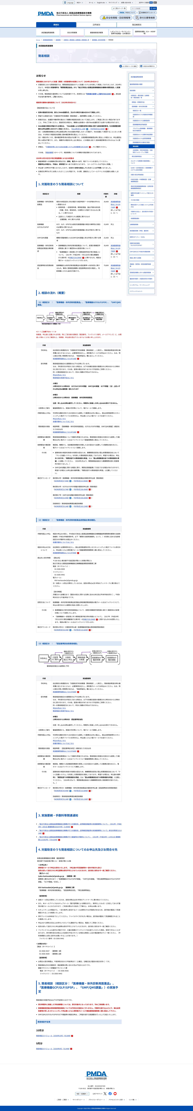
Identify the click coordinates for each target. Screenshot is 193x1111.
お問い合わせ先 (126, 3)
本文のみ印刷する (149, 66)
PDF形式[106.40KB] (81, 489)
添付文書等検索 (147, 17)
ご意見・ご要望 (62, 1100)
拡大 (155, 2)
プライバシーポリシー (96, 1100)
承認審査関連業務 (48, 40)
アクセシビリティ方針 (116, 1100)
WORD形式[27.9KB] (61, 481)
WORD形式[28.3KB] (61, 630)
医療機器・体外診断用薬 (98, 40)
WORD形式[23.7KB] (61, 489)
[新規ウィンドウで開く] (105, 1093)
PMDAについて (130, 12)
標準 (151, 2)
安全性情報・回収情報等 (118, 17)
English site (101, 3)
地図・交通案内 (81, 1094)
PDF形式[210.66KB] (81, 630)
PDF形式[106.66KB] (81, 498)
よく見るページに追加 (129, 66)
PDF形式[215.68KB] (81, 790)
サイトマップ (113, 3)
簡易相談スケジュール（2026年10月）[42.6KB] (53, 1035)
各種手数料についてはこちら (63, 421)
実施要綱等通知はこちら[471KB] (115, 204)
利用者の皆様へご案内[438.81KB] (98, 94)
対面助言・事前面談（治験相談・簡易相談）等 (76, 40)
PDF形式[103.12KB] (81, 506)
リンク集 (131, 1100)
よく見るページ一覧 (119, 8)
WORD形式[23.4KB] (61, 498)
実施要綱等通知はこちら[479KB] (115, 248)
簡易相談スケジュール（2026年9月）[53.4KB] (52, 1048)
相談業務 (58, 40)
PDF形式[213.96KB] (81, 481)
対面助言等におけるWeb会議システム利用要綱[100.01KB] (67, 147)
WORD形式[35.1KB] (61, 506)
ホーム (91, 3)
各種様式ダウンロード (148, 12)
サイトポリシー (78, 1100)
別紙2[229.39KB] (75, 257)
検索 (154, 8)
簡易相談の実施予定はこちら (63, 377)
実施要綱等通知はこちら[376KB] (115, 268)
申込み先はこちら (59, 375)
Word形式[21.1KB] (78, 129)
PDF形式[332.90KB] (97, 129)
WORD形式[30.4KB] (61, 790)
